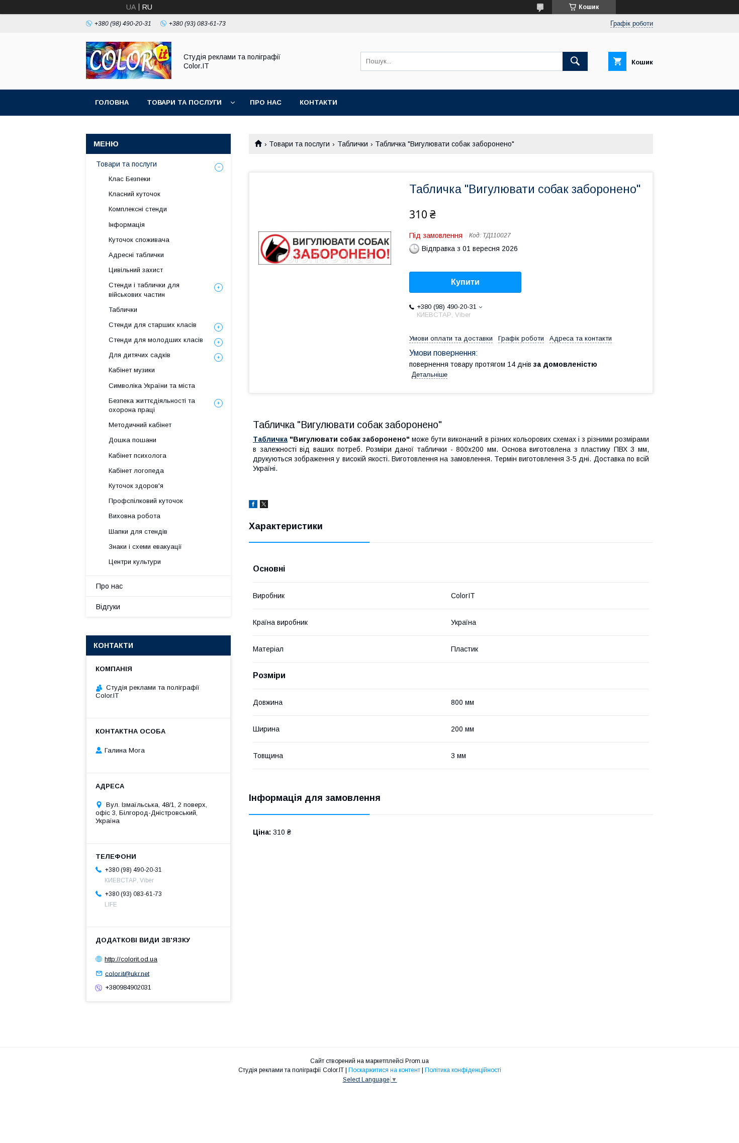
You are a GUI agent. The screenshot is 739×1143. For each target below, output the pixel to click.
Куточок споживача (139, 239)
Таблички (352, 144)
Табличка (270, 439)
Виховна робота (134, 516)
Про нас (266, 102)
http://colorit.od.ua (131, 959)
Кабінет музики (132, 370)
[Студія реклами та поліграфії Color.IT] (128, 76)
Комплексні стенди (138, 209)
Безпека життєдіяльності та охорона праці (152, 405)
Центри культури (135, 561)
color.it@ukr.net (127, 973)
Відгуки (108, 607)
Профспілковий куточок (146, 501)
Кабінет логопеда (136, 470)
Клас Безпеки (129, 179)
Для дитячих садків (139, 355)
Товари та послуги (184, 102)
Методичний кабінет (140, 425)
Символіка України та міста (152, 385)
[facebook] (253, 506)
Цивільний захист (136, 270)
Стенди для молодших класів (156, 340)
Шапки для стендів (138, 531)
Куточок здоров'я (136, 485)
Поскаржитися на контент (384, 1070)
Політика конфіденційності (463, 1070)
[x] (264, 506)
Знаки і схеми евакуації (145, 546)
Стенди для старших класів (153, 325)
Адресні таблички (136, 255)
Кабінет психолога (137, 455)
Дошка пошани (132, 440)
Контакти (318, 102)
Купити (465, 282)
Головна (112, 102)
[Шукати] (575, 61)
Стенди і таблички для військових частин (144, 289)
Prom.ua (417, 1061)
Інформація (127, 224)
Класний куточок (134, 194)
